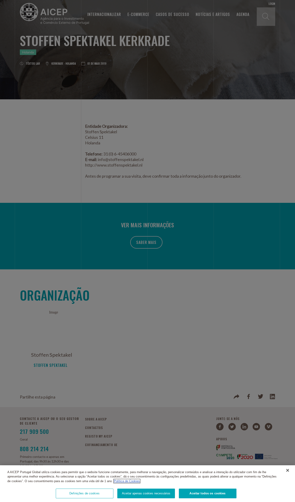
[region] (147, 483)
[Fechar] (288, 470)
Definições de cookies (84, 493)
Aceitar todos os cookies (207, 493)
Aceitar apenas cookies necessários (146, 493)
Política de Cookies (127, 481)
